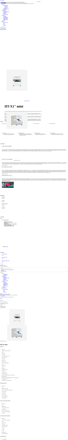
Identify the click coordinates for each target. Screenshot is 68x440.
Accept (39, 1)
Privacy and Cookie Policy (25, 3)
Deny (38, 1)
